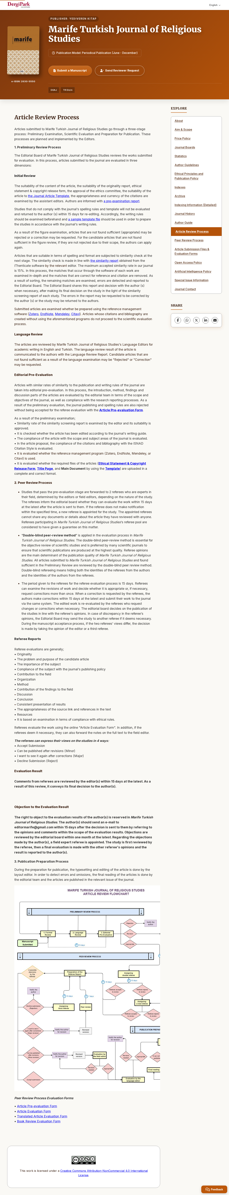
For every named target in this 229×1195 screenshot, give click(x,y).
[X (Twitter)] (196, 320)
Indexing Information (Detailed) (195, 205)
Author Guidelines (187, 165)
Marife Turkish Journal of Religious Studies (125, 34)
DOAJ (54, 90)
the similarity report (104, 261)
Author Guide (184, 222)
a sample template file (84, 219)
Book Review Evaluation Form (38, 1121)
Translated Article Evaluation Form (42, 1116)
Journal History (185, 213)
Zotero (33, 314)
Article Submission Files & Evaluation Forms (192, 251)
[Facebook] (178, 320)
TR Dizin (67, 90)
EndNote (46, 314)
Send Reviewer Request (122, 70)
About (179, 121)
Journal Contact (185, 289)
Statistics (181, 156)
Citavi (75, 314)
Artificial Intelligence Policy (193, 271)
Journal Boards (185, 147)
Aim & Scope (183, 129)
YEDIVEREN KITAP (83, 18)
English (213, 5)
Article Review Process (192, 231)
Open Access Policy (188, 262)
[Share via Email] (215, 320)
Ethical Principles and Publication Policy (189, 176)
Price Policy (183, 138)
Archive (180, 196)
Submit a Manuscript (72, 70)
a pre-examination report (121, 201)
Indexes (180, 187)
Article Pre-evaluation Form (121, 410)
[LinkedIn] (205, 320)
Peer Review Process (189, 240)
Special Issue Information (191, 280)
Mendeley (62, 314)
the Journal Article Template (48, 196)
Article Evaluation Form (34, 1111)
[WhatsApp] (187, 320)
